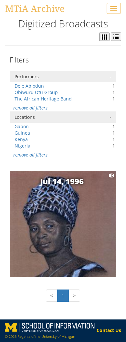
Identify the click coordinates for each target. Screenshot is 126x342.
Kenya (21, 139)
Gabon (22, 126)
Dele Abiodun (29, 86)
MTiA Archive (35, 8)
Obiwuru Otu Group (36, 92)
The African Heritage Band (43, 99)
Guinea (22, 133)
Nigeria (22, 146)
